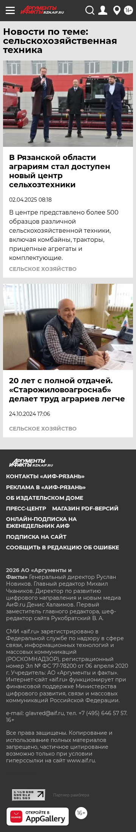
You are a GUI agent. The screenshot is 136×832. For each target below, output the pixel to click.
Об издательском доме (44, 498)
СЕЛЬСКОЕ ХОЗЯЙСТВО (43, 269)
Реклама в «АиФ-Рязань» (46, 487)
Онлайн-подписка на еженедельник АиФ (41, 522)
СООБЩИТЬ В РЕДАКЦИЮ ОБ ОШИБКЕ (62, 547)
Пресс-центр (26, 508)
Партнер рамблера (71, 795)
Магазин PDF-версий (85, 508)
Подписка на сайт (36, 536)
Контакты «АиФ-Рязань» (45, 476)
